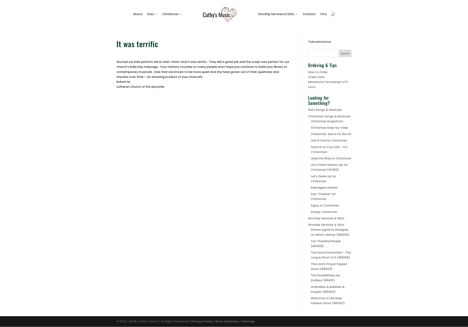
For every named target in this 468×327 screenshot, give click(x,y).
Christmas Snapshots (327, 121)
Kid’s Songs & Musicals (325, 110)
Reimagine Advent (324, 188)
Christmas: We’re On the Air (331, 134)
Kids (150, 14)
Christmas (170, 14)
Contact (309, 14)
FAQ (323, 14)
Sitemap (248, 321)
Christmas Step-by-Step (329, 128)
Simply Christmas (324, 212)
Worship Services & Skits (276, 14)
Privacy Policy (202, 321)
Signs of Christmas (325, 205)
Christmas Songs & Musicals (329, 116)
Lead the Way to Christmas (331, 158)
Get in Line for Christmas (329, 140)
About (137, 14)
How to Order (318, 72)
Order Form (316, 77)
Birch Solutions (227, 321)
